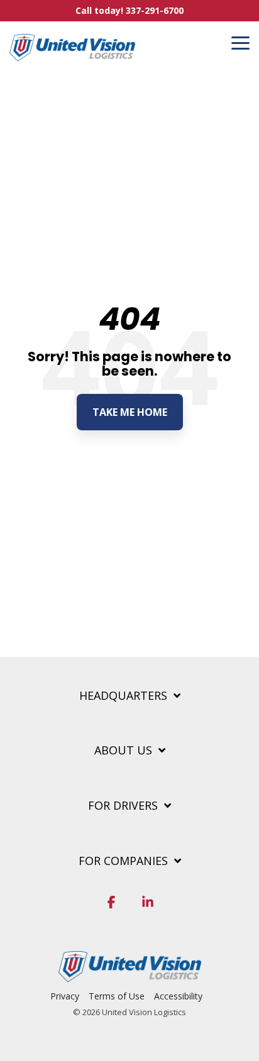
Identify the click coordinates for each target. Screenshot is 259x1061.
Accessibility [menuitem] (178, 996)
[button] (240, 42)
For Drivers (123, 805)
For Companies (123, 861)
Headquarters (123, 695)
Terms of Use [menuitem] (117, 996)
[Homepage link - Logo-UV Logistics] (129, 975)
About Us (123, 750)
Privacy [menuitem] (64, 996)
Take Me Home (129, 412)
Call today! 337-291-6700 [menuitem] (129, 10)
